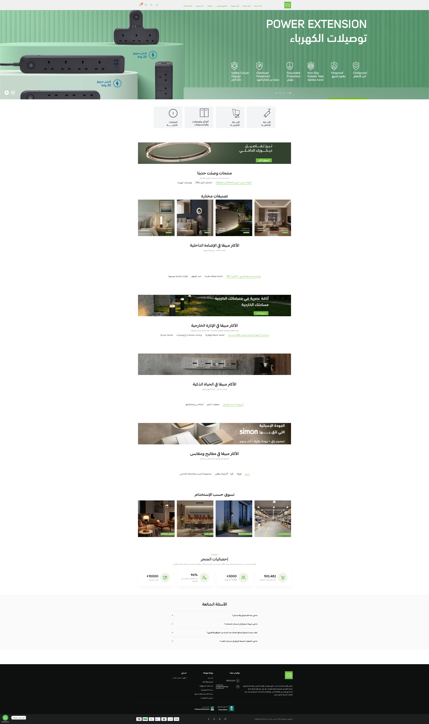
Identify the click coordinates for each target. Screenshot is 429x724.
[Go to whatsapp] (5, 717)
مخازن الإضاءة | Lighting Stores (266, 719)
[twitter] (220, 719)
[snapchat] (214, 719)
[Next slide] (6, 92)
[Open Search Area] (151, 5)
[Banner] (272, 218)
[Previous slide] (13, 92)
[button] (290, 93)
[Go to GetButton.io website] (5, 721)
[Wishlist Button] (146, 5)
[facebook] (208, 719)
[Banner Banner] (214, 153)
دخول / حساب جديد (180, 678)
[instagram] (225, 719)
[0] (140, 5)
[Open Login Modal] (157, 5)
